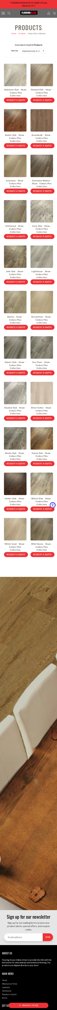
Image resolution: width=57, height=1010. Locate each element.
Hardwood (6, 991)
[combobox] (33, 50)
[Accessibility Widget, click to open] (53, 505)
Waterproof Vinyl (9, 984)
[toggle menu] (3, 13)
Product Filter (30, 1005)
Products (22, 33)
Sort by (14, 50)
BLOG (4, 998)
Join (47, 937)
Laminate (6, 987)
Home (14, 33)
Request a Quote (9, 994)
